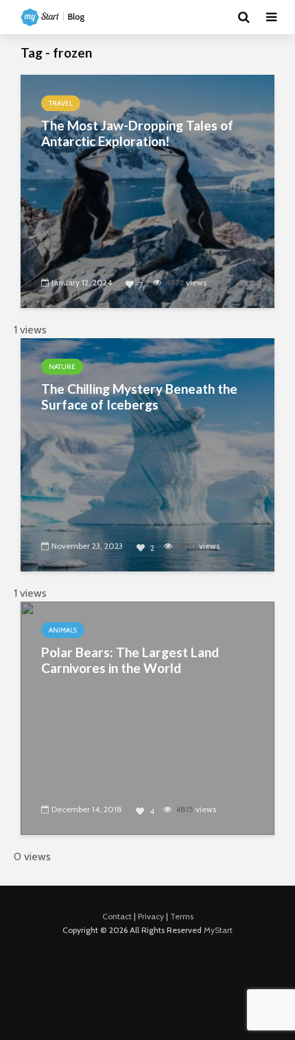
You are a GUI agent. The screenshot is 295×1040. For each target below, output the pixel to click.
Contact (117, 916)
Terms (181, 916)
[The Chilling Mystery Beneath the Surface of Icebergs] (147, 453)
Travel (61, 103)
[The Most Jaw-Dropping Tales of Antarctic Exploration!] (147, 190)
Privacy (151, 916)
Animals (63, 630)
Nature (62, 366)
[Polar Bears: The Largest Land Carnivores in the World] (147, 717)
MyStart (218, 930)
